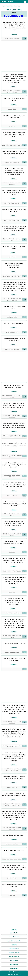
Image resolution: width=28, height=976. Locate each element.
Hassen (15, 238)
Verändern (12, 652)
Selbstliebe (12, 552)
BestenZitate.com (7, 2)
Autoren (9, 6)
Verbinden (19, 455)
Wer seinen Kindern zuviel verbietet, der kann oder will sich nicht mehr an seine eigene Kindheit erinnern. (14, 560)
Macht (8, 455)
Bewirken (5, 827)
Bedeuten (5, 238)
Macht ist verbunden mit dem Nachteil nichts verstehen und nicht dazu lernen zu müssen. (14, 445)
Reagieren (10, 183)
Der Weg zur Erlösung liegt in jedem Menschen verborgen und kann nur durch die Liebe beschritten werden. (14, 405)
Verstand (18, 533)
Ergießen (5, 635)
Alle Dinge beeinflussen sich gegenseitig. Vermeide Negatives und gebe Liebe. (14, 465)
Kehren (9, 300)
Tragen (20, 145)
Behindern (9, 769)
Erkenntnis (10, 276)
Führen (14, 395)
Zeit (19, 203)
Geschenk (18, 298)
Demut (3, 395)
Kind (9, 571)
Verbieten (18, 571)
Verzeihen (18, 635)
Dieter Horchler (14, 948)
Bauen (4, 769)
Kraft (14, 592)
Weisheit (18, 220)
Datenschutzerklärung (14, 974)
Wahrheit (12, 535)
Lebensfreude (8, 162)
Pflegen (11, 349)
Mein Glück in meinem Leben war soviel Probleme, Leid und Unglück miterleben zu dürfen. (14, 504)
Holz (12, 203)
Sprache (10, 721)
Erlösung (5, 415)
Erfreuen (10, 435)
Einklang (7, 805)
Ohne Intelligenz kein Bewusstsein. (14, 835)
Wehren (8, 92)
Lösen (9, 257)
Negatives (12, 476)
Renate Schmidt (14, 956)
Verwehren (12, 184)
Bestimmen (9, 495)
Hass (9, 635)
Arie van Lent (14, 964)
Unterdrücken (17, 276)
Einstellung (12, 126)
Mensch (11, 38)
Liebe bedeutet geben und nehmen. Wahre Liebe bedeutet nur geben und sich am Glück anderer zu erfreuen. (14, 425)
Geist (11, 90)
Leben (6, 38)
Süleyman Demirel (14, 952)
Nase (11, 145)
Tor (17, 332)
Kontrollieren (12, 827)
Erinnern (5, 571)
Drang (4, 276)
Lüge (16, 203)
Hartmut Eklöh (14, 968)
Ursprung (14, 300)
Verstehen (12, 456)
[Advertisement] (14, 56)
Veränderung (17, 90)
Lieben (5, 183)
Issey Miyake (14, 933)
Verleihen (18, 827)
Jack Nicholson (14, 960)
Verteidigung (17, 613)
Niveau (12, 240)
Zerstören (15, 770)
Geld (8, 859)
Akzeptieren (6, 745)
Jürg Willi (14, 944)
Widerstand (14, 92)
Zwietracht (12, 723)
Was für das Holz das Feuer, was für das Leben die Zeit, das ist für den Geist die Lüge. (14, 192)
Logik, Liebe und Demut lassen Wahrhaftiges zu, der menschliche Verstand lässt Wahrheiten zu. (14, 523)
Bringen (18, 804)
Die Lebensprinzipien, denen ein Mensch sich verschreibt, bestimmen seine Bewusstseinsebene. (14, 485)
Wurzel (15, 746)
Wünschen (16, 38)
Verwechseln (17, 183)
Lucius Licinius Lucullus (14, 941)
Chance (5, 721)
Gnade (7, 332)
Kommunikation (17, 769)
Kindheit (13, 571)
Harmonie (19, 395)
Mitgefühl (12, 332)
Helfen (10, 895)
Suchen (15, 145)
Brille (3, 145)
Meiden (6, 220)
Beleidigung (10, 317)
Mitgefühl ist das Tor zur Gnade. (14, 323)
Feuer (5, 203)
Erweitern (12, 298)
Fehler (10, 592)
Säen (14, 721)
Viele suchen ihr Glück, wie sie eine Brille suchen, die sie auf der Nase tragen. (14, 134)
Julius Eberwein (14, 937)
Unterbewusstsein (14, 805)
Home (3, 6)
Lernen (4, 455)
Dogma (6, 613)
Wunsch (12, 637)
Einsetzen (12, 745)
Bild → (24, 38)
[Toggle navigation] (25, 1)
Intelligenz (15, 844)
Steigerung (16, 162)
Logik (13, 533)
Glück (7, 145)
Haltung (7, 652)
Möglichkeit (10, 746)
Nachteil (13, 455)
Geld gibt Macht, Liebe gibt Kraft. (14, 850)
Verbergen (12, 417)
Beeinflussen (7, 475)
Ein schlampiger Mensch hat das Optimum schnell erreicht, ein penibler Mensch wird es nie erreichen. (14, 867)
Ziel (14, 829)
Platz (14, 109)
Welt (18, 652)
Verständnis (9, 770)
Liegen (14, 415)
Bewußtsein (6, 90)
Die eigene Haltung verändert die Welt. (14, 643)
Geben (13, 475)
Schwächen (12, 220)
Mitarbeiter (18, 745)
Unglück (12, 515)
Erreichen (9, 878)
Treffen (15, 317)
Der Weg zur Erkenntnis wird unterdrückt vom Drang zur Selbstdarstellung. (14, 265)
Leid (13, 514)
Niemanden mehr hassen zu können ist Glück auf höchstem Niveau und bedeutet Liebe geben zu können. (14, 228)
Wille (10, 829)
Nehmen (12, 437)
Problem (14, 257)
